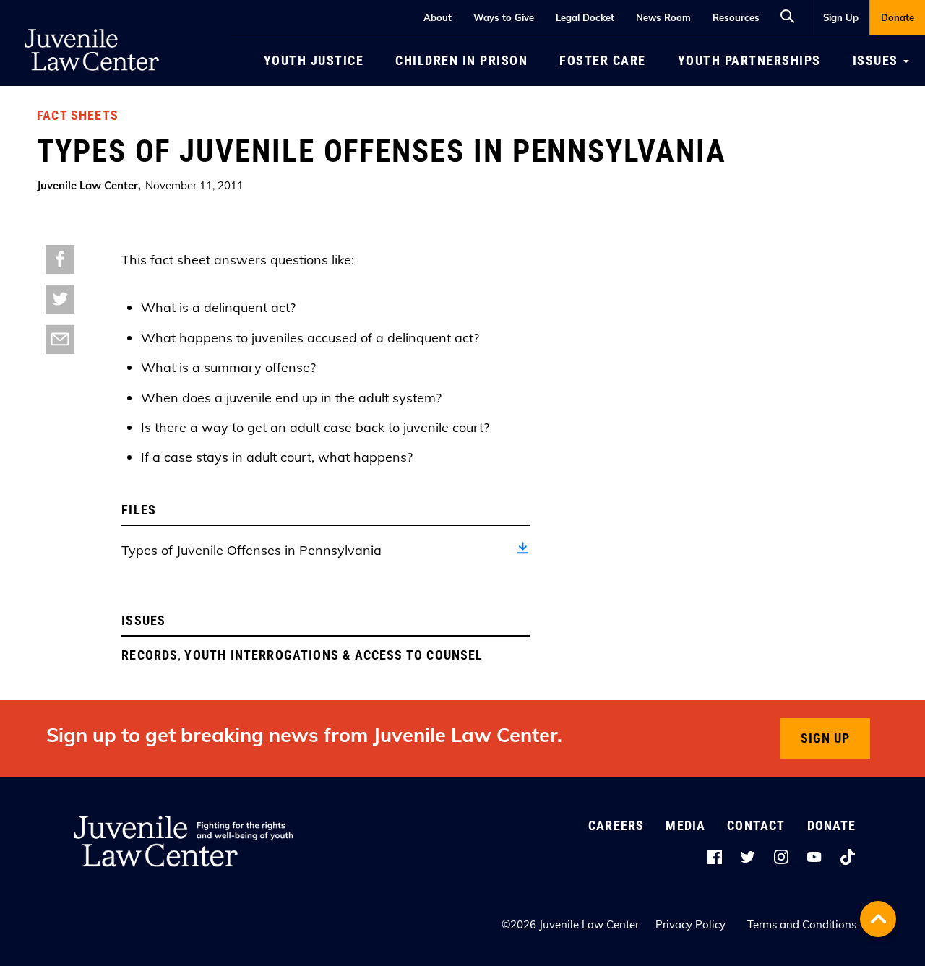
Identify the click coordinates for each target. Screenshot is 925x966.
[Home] (92, 21)
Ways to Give (503, 17)
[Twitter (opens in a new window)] (60, 298)
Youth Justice (314, 60)
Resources (736, 17)
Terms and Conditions (801, 924)
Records (149, 655)
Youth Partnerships (749, 60)
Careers (616, 825)
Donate (897, 17)
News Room (663, 17)
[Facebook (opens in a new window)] (60, 258)
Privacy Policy (690, 924)
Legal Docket (585, 17)
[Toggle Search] (791, 14)
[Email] (60, 338)
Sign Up (841, 17)
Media (685, 825)
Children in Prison (461, 60)
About (437, 17)
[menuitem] (840, 17)
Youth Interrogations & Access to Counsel (333, 655)
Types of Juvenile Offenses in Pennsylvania (251, 550)
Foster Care (602, 60)
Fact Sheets (78, 115)
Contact (756, 825)
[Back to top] (878, 919)
